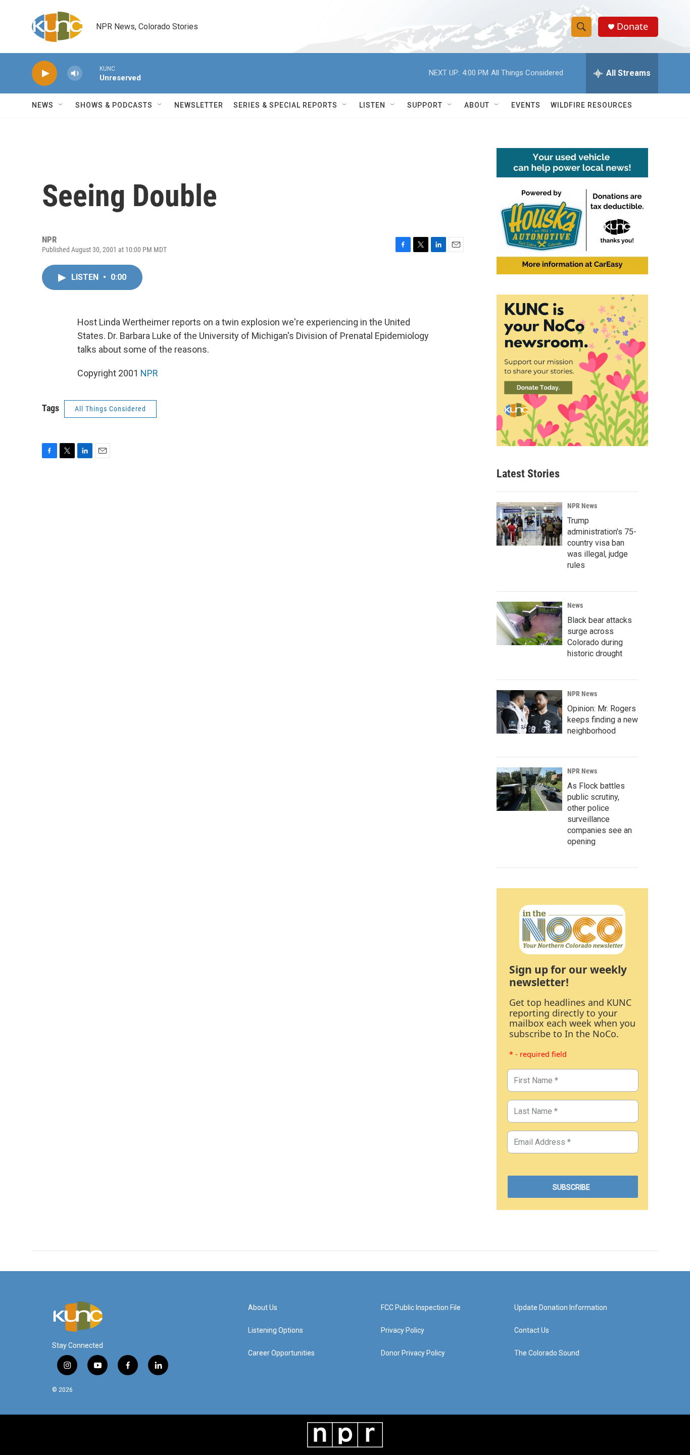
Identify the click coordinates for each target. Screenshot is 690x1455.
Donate (632, 26)
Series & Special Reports (285, 105)
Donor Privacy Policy (413, 1353)
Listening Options (275, 1330)
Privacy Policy (402, 1330)
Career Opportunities (281, 1353)
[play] (44, 73)
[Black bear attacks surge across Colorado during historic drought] (529, 623)
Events (525, 105)
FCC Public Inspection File (421, 1308)
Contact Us (531, 1330)
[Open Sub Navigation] (61, 105)
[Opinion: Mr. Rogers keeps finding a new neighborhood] (529, 712)
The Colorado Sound (546, 1353)
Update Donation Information (560, 1308)
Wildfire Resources (591, 105)
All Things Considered (110, 409)
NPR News (582, 506)
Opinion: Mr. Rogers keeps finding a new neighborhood (602, 720)
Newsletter (198, 105)
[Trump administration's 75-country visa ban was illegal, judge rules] (529, 524)
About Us (262, 1308)
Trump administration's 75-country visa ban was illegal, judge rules (601, 543)
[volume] (74, 73)
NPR (149, 373)
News (575, 605)
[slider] (90, 73)
